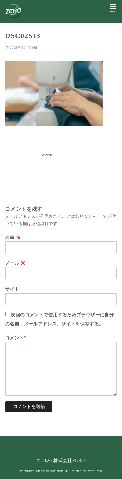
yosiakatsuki (59, 470)
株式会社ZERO (69, 460)
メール (15, 263)
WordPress (94, 470)
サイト (12, 289)
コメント (15, 337)
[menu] (113, 7)
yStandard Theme (32, 470)
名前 (13, 237)
